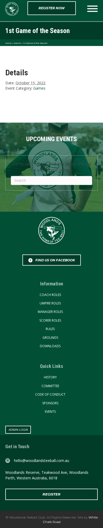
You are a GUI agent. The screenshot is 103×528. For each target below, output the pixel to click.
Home (8, 42)
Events (17, 42)
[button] (51, 8)
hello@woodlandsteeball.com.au (41, 460)
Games (39, 88)
